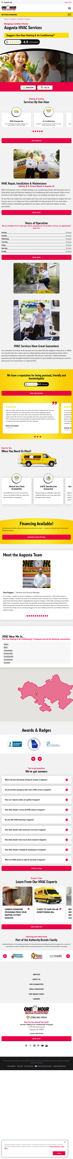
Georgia (20, 19)
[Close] (65, 1142)
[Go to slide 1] (32, 436)
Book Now (36, 212)
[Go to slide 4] (40, 436)
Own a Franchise (36, 989)
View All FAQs (36, 868)
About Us (36, 979)
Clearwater (8, 650)
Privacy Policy (28, 1066)
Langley (7, 662)
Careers (36, 999)
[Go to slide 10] (43, 616)
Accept (59, 1153)
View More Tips (36, 927)
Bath (6, 647)
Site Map (20, 1066)
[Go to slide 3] (37, 436)
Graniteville (8, 656)
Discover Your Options (36, 537)
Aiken (6, 644)
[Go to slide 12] (47, 616)
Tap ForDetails (69, 14)
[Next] (40, 759)
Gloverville (8, 653)
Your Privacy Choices (45, 1066)
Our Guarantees (36, 984)
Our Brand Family (36, 994)
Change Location (67, 2)
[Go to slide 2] (35, 436)
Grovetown (8, 659)
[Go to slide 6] (35, 616)
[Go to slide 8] (39, 616)
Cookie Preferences (55, 1146)
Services (36, 974)
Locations (13, 19)
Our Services (36, 141)
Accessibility (11, 1066)
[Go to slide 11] (45, 616)
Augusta (27, 19)
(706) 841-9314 (38, 1017)
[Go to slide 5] (33, 616)
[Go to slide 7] (37, 616)
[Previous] (33, 759)
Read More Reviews (36, 393)
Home (6, 19)
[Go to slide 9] (41, 616)
